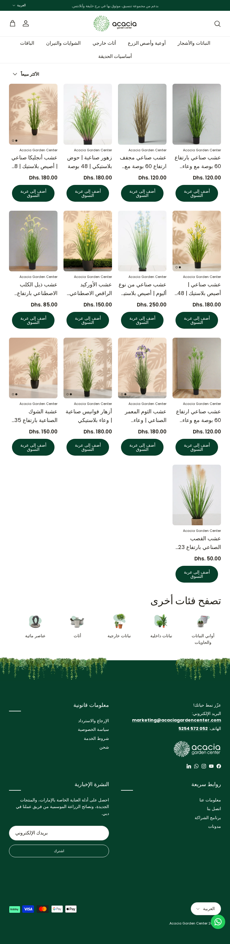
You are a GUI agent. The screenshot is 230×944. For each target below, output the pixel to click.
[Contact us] (218, 922)
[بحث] (217, 23)
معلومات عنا (210, 800)
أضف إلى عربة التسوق (197, 193)
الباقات (27, 43)
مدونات (214, 826)
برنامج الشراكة (208, 818)
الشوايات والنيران (63, 43)
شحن (104, 747)
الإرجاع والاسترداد (93, 721)
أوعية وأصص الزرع (147, 43)
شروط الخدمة (96, 738)
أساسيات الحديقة (115, 56)
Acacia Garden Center (189, 923)
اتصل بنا (214, 809)
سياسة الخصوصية (93, 729)
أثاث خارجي (104, 43)
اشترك (59, 850)
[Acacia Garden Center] (115, 23)
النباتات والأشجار (194, 43)
